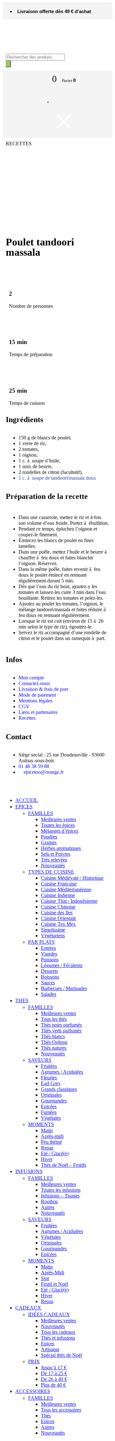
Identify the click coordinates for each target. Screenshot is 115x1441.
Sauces (48, 982)
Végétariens (53, 935)
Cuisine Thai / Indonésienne (69, 901)
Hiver (46, 1159)
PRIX (34, 1361)
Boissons (50, 977)
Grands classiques (59, 1089)
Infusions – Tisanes (60, 1195)
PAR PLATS (41, 942)
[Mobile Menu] (43, 78)
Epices (47, 1343)
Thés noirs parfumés (61, 1025)
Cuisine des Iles (57, 912)
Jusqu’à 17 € (53, 1367)
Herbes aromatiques (61, 848)
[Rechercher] (8, 63)
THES (21, 1000)
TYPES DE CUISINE (51, 872)
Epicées (49, 1106)
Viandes (49, 954)
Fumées (49, 1112)
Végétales (51, 1118)
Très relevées (54, 859)
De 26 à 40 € (54, 1379)
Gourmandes (54, 1100)
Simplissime (53, 930)
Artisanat (50, 1349)
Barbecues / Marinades (64, 988)
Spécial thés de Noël (61, 1355)
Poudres (49, 836)
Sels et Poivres (55, 854)
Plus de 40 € (53, 1385)
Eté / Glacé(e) (55, 1153)
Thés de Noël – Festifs (63, 1165)
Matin (47, 1130)
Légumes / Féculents (61, 965)
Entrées (48, 948)
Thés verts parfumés (61, 1030)
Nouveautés (53, 865)
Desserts (49, 971)
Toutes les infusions (60, 1190)
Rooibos (49, 1201)
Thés (46, 1415)
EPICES (24, 806)
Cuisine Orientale (58, 918)
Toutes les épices (58, 825)
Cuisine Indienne (58, 895)
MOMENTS (41, 1124)
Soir (45, 1278)
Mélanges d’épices (59, 831)
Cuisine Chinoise (58, 906)
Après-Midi (52, 1272)
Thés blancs (53, 1036)
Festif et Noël (54, 1284)
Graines (49, 842)
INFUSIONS (28, 1171)
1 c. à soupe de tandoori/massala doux (57, 478)
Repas (47, 1147)
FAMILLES (40, 813)
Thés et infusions (58, 1338)
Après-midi (52, 1136)
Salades (48, 994)
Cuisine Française (59, 883)
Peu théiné (51, 1142)
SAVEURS (39, 1060)
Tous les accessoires (61, 1410)
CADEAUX (28, 1307)
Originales (51, 1095)
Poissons (49, 959)
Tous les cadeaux (58, 1332)
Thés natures (53, 1048)
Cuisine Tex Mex (58, 924)
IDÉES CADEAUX (49, 1314)
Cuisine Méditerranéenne (66, 889)
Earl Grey (51, 1083)
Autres (47, 1207)
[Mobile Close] (6, 789)
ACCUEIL (26, 800)
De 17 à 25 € (54, 1373)
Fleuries (49, 1077)
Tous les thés (54, 1019)
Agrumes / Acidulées (62, 1072)
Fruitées (49, 1066)
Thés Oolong (54, 1042)
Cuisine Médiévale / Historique (72, 878)
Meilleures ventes (58, 819)
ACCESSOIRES (32, 1391)
